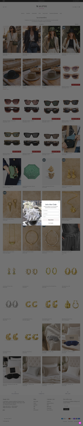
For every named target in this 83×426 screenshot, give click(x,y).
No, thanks (51, 223)
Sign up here (51, 219)
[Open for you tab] (80, 423)
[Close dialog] (59, 202)
